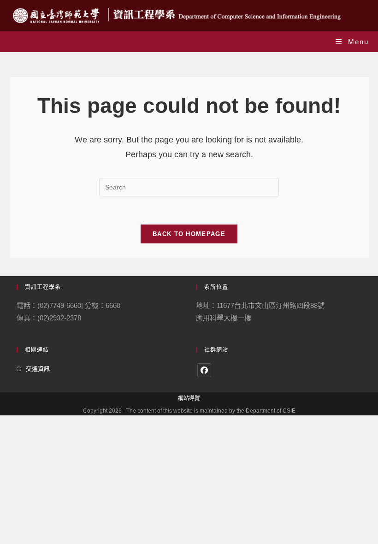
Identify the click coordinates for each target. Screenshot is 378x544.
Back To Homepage (189, 234)
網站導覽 (189, 398)
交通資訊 (38, 368)
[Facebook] (204, 370)
